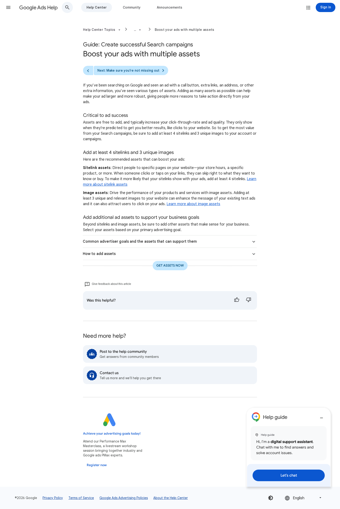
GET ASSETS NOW (170, 265)
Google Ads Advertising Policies (123, 498)
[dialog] (289, 447)
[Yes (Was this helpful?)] (236, 300)
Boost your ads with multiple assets (184, 30)
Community (132, 7)
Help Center (97, 7)
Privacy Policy (53, 498)
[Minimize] (321, 416)
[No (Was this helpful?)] (248, 300)
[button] (8, 7)
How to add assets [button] (99, 253)
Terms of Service (81, 498)
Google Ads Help (38, 7)
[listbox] (303, 498)
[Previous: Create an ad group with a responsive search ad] (88, 70)
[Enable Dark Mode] (270, 497)
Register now (97, 465)
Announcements (169, 7)
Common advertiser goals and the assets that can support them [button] (140, 241)
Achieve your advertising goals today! (112, 434)
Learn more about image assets (193, 204)
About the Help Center (170, 498)
